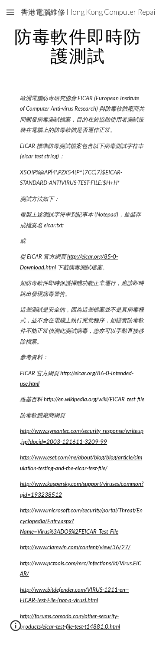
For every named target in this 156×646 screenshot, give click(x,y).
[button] (10, 12)
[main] (78, 46)
